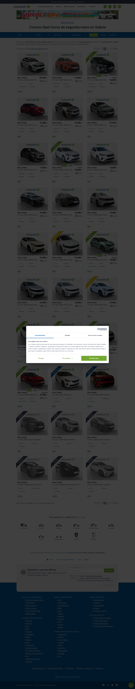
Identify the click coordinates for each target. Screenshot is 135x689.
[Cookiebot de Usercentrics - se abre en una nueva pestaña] (99, 329)
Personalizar (66, 358)
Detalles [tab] (67, 335)
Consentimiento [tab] (40, 335)
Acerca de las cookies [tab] (95, 335)
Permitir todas (93, 358)
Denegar (41, 358)
